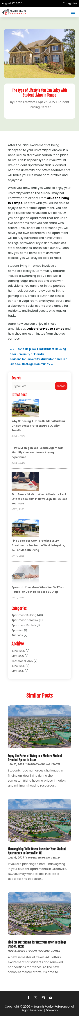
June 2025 (18, 666)
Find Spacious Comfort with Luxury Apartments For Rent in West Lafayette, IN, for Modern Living (38, 545)
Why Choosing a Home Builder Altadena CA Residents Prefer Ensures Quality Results (38, 425)
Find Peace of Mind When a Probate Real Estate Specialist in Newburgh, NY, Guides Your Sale (39, 498)
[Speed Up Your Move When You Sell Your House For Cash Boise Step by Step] (25, 575)
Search (61, 386)
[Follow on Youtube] (50, 998)
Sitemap (52, 1010)
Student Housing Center (43, 764)
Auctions (17, 635)
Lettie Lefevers (24, 102)
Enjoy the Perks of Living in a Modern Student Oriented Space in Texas (35, 758)
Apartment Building (24, 615)
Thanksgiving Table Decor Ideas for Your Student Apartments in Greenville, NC (37, 851)
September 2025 (22, 661)
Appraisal (17, 630)
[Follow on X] (36, 998)
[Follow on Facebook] (28, 998)
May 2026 (18, 656)
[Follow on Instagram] (43, 998)
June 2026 (18, 651)
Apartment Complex (25, 620)
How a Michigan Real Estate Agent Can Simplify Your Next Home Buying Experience (38, 452)
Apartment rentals (24, 625)
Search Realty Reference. (51, 1006)
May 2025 (18, 671)
